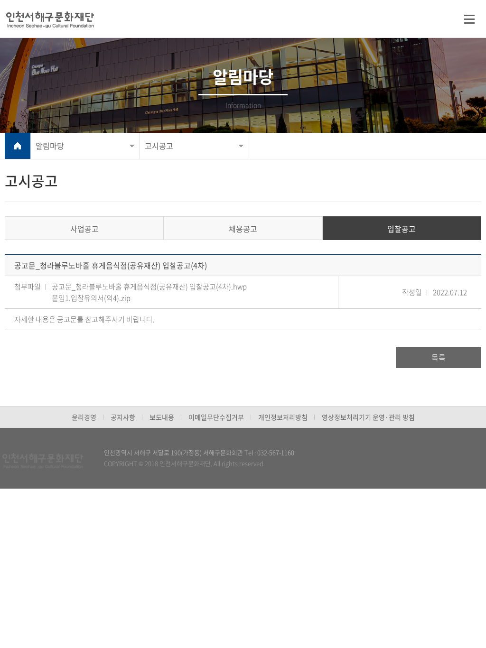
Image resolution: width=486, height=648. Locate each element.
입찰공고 (401, 228)
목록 (438, 357)
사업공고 (84, 228)
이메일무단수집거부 (216, 417)
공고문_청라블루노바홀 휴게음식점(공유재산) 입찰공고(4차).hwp (149, 286)
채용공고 (243, 228)
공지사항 (123, 417)
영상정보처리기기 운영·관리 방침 (368, 417)
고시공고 (159, 145)
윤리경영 (84, 417)
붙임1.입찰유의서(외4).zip (91, 298)
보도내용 (162, 417)
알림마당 (50, 145)
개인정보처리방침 (283, 417)
